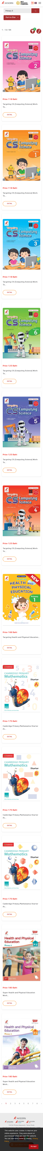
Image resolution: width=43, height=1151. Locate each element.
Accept (34, 1146)
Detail (9, 115)
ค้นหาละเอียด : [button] (11, 17)
